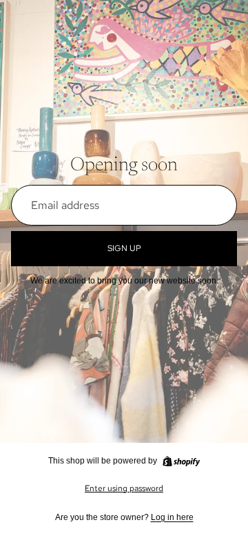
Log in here (172, 517)
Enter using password (124, 488)
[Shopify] (181, 461)
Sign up (124, 248)
